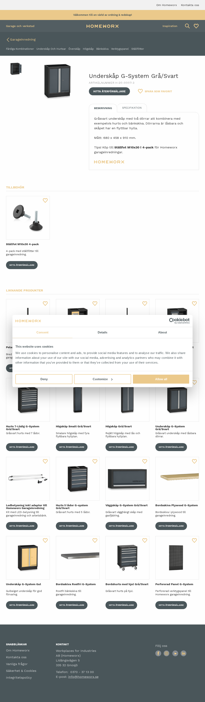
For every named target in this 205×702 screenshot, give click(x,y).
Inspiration (170, 26)
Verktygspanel (120, 48)
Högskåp (88, 48)
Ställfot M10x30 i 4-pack (134, 147)
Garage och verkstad (20, 26)
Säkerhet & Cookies (21, 671)
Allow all (161, 379)
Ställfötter (137, 48)
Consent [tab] (42, 332)
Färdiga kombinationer (20, 48)
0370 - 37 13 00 (82, 672)
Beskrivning (103, 108)
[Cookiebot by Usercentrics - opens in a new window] (172, 321)
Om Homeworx (18, 650)
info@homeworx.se (83, 677)
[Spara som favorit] (45, 200)
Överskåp (74, 48)
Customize (100, 379)
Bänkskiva (102, 48)
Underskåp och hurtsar (51, 48)
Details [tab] (103, 332)
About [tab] (162, 332)
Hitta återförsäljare (109, 91)
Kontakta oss (16, 657)
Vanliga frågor (17, 664)
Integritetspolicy (19, 677)
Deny (44, 379)
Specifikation (132, 107)
